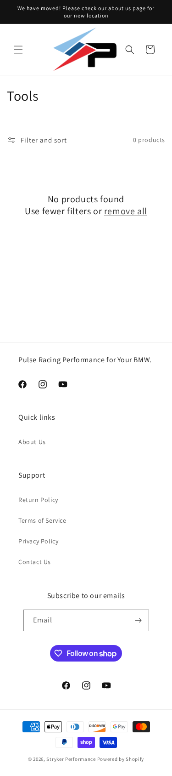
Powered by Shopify (120, 759)
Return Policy (38, 500)
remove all (125, 211)
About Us (32, 442)
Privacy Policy (38, 541)
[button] (18, 50)
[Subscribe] (138, 620)
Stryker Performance (70, 759)
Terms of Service (42, 520)
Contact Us (34, 562)
